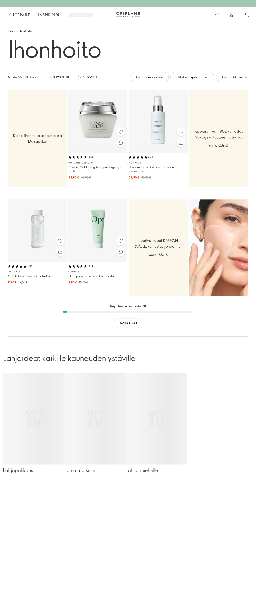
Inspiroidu (49, 14)
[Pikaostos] (120, 142)
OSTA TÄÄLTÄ (218, 146)
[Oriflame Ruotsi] (128, 14)
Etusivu (12, 31)
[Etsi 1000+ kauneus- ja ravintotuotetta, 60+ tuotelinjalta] (217, 15)
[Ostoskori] (247, 15)
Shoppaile (19, 14)
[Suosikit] (120, 131)
